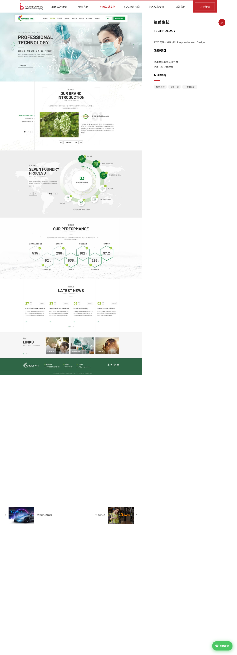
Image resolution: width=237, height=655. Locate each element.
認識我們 (181, 7)
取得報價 (205, 7)
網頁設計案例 (107, 7)
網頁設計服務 (59, 7)
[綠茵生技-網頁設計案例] (221, 22)
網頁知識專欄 (156, 7)
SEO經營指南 (132, 7)
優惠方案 (83, 7)
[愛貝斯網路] (31, 6)
